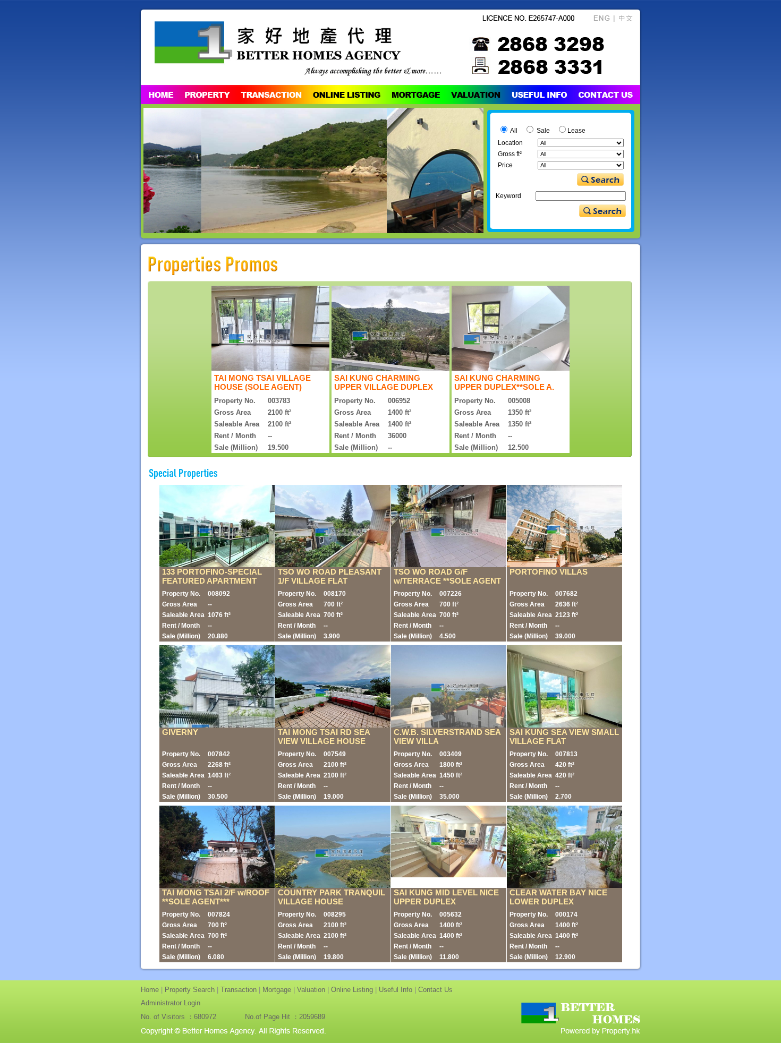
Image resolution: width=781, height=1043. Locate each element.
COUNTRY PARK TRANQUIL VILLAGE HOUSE (331, 897)
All (513, 130)
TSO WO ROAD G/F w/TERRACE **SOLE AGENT (447, 576)
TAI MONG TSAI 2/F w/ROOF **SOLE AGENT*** (215, 897)
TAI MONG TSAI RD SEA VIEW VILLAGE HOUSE (324, 737)
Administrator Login (170, 1003)
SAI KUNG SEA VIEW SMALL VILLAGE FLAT (564, 737)
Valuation (311, 990)
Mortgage (276, 990)
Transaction (238, 990)
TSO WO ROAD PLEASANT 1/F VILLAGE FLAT (329, 576)
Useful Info (395, 990)
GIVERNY (180, 732)
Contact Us (435, 990)
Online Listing (352, 990)
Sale (542, 130)
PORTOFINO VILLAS (549, 571)
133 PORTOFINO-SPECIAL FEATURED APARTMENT (212, 576)
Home (150, 990)
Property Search (190, 990)
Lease (576, 130)
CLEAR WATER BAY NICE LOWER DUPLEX (558, 897)
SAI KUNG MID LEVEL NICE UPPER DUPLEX (446, 897)
